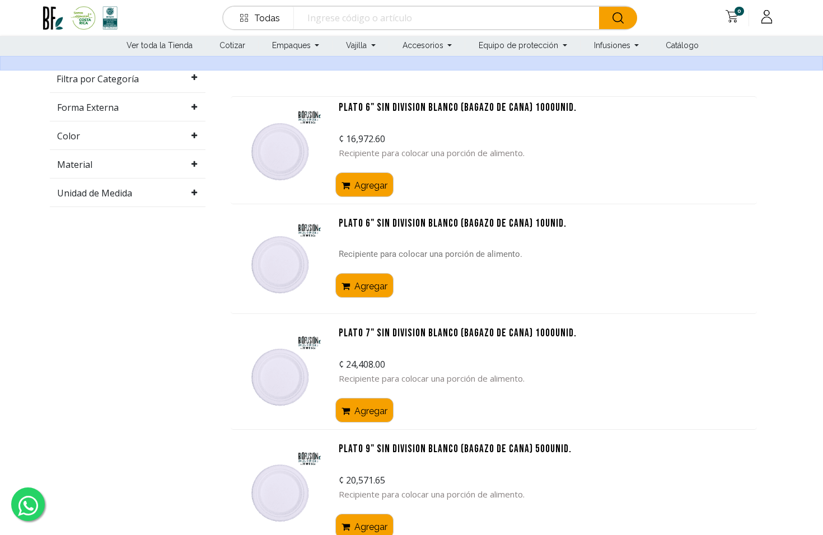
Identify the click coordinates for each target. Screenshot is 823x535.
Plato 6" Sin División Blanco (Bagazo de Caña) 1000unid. (458, 108)
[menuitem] (158, 46)
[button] (261, 18)
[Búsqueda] (618, 18)
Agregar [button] (369, 185)
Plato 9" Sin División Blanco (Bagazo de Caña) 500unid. (455, 450)
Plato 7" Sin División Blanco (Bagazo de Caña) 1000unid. (458, 334)
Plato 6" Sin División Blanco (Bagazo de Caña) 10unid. (453, 224)
